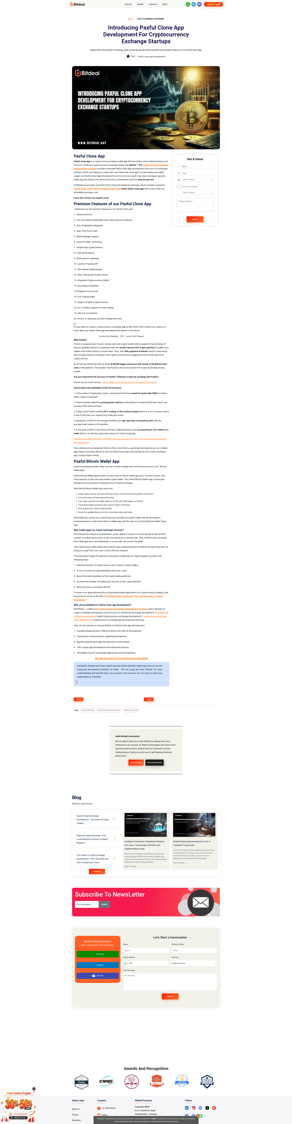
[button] (179, 187)
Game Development (154, 762)
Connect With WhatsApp (108, 336)
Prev (78, 699)
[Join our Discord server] (200, 1108)
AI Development (136, 762)
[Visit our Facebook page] (186, 1116)
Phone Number (129, 957)
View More (97, 871)
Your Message (129, 970)
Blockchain (76, 1120)
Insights (140, 4)
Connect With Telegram (135, 336)
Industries (153, 4)
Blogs (165, 4)
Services (128, 4)
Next (149, 699)
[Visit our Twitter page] (207, 1108)
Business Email (178, 944)
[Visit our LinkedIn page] (186, 1108)
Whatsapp (100, 954)
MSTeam (100, 976)
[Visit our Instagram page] (193, 1108)
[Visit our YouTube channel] (214, 1108)
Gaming (75, 1115)
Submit (195, 219)
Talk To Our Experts (213, 4)
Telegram (99, 965)
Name (125, 944)
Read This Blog (130, 866)
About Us (75, 1109)
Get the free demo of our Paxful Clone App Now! (121, 658)
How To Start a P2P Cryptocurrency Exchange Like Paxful (129, 382)
